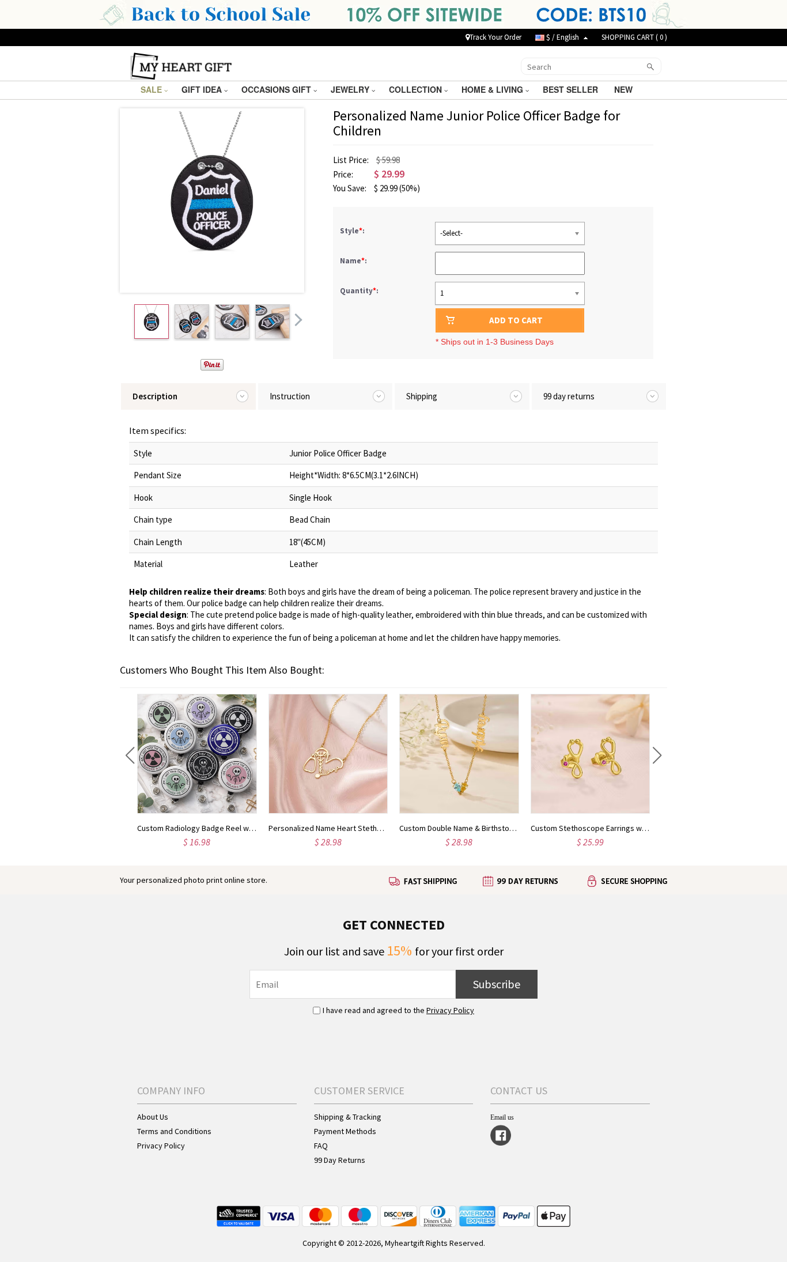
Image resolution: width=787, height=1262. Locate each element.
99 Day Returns (339, 1160)
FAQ (321, 1145)
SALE (152, 89)
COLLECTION (416, 89)
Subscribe (496, 984)
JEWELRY (351, 89)
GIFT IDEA (202, 89)
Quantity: (359, 291)
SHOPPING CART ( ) (634, 37)
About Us (152, 1117)
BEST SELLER (571, 89)
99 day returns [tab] (569, 396)
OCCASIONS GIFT (277, 89)
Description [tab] (155, 396)
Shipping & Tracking (347, 1117)
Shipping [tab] (421, 396)
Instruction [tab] (290, 396)
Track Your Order (495, 37)
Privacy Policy (450, 1010)
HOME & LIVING (493, 89)
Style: (353, 231)
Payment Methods (345, 1131)
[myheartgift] (181, 65)
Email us (502, 1117)
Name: (354, 261)
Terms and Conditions (174, 1131)
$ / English (562, 37)
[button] (130, 755)
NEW (624, 89)
